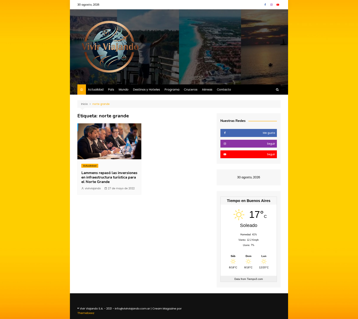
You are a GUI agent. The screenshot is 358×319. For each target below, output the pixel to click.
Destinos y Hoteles (146, 89)
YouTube (278, 4)
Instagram (271, 4)
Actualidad (95, 89)
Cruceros (190, 89)
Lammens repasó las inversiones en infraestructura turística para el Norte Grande (109, 177)
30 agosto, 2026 (88, 5)
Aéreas (207, 89)
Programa (171, 89)
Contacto (224, 89)
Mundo (123, 89)
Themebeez (85, 313)
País (111, 89)
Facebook (265, 4)
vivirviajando (93, 188)
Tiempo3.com (255, 278)
